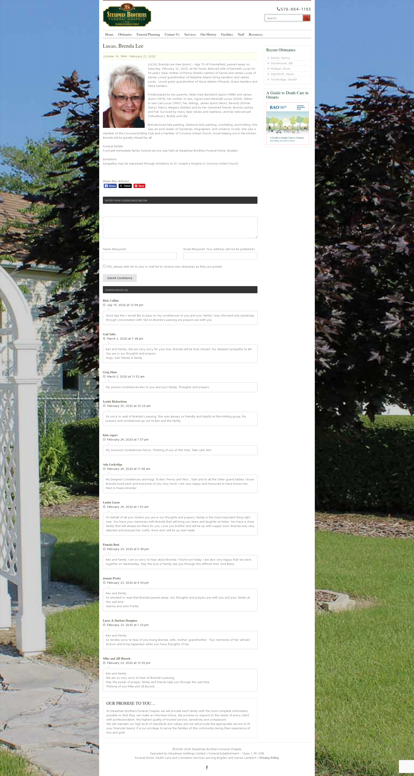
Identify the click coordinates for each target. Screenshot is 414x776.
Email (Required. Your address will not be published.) (219, 249)
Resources (256, 34)
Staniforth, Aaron (282, 74)
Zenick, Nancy (280, 58)
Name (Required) (114, 249)
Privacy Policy (269, 757)
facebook (207, 767)
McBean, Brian (280, 68)
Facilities (227, 34)
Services (190, 34)
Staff (241, 34)
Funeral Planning (148, 34)
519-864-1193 (296, 8)
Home (109, 34)
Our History (208, 34)
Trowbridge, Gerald (284, 79)
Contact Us (172, 34)
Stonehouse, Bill (282, 63)
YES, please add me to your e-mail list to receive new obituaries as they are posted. (164, 266)
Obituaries (125, 34)
